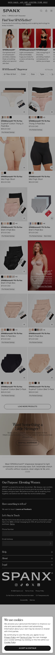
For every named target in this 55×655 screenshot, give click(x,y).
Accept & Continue (27, 648)
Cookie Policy (10, 642)
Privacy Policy (10, 637)
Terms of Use (26, 637)
